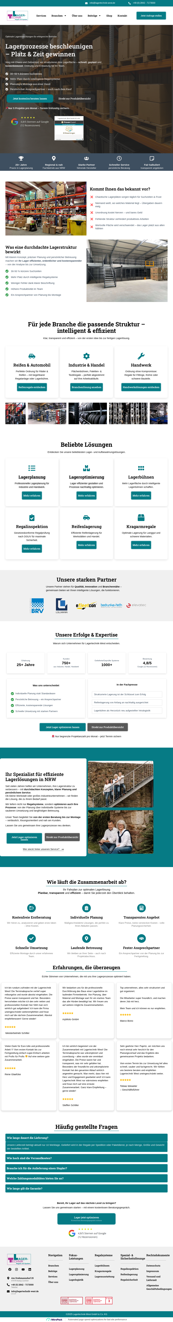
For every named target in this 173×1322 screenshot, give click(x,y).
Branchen (57, 15)
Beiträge (92, 15)
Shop (109, 15)
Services (41, 15)
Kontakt (122, 15)
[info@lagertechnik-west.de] (8, 1291)
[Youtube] (23, 1269)
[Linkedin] (30, 1269)
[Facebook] (10, 1269)
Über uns (77, 15)
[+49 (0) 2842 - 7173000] (8, 1284)
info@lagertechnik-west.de (102, 3)
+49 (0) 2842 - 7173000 (144, 3)
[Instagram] (16, 1269)
